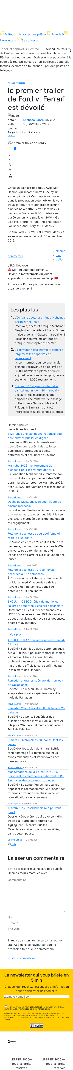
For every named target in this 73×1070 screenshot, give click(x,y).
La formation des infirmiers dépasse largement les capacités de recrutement (39, 354)
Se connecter (31, 40)
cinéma (60, 251)
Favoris (57, 34)
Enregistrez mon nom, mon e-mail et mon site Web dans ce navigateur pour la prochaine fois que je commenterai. (35, 945)
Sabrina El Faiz (15, 767)
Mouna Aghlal (14, 703)
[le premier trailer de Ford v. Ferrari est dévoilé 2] (27, 143)
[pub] (12, 844)
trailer (59, 259)
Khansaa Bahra (33, 120)
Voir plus (16, 634)
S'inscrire (36, 1025)
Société (21, 82)
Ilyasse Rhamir (15, 461)
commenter (15, 256)
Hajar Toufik (14, 803)
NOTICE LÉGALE (36, 1007)
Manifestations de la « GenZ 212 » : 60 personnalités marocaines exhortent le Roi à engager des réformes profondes (36, 776)
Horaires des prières (32, 34)
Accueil (11, 82)
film (58, 255)
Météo (9, 34)
